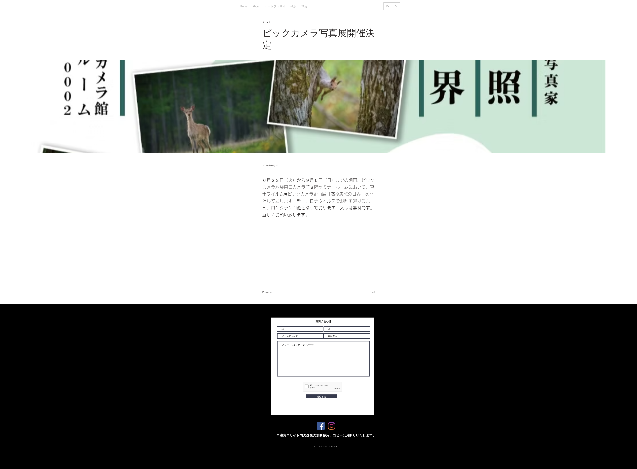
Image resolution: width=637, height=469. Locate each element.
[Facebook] (321, 426)
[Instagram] (331, 426)
